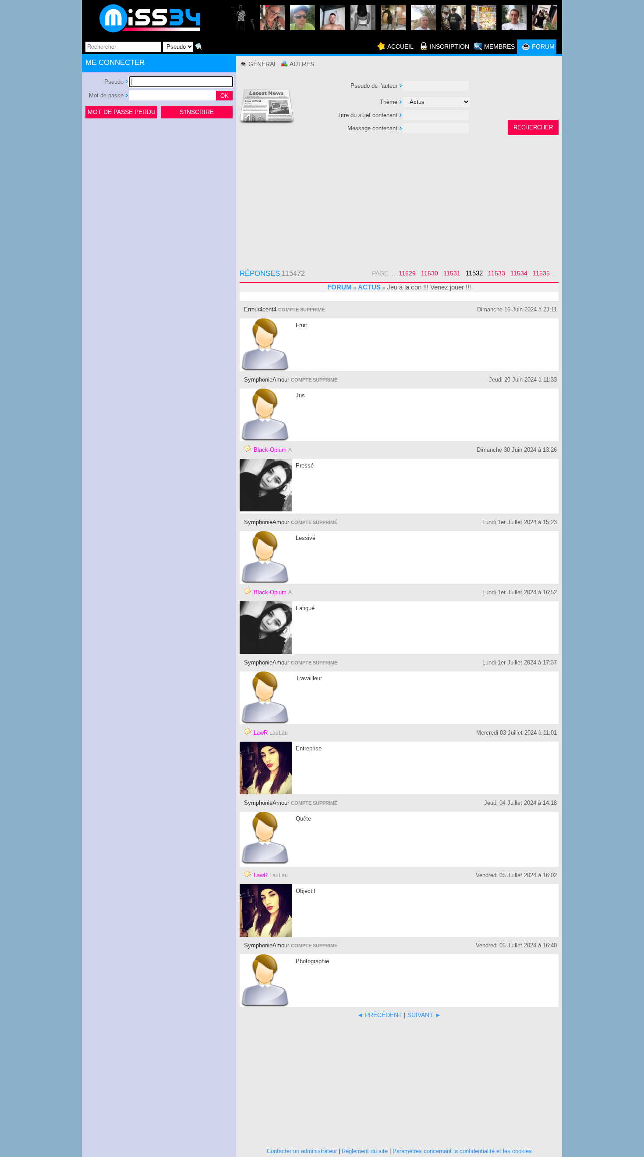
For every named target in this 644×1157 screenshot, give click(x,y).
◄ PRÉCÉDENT (379, 1014)
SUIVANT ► (424, 1014)
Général (262, 64)
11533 (496, 273)
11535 (541, 273)
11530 (429, 273)
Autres (302, 64)
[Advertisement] (159, 186)
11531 (451, 273)
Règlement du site (365, 1151)
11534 (518, 273)
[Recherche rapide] (198, 46)
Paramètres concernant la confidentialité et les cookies (462, 1151)
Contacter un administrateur (302, 1151)
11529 (407, 273)
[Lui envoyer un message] (247, 448)
